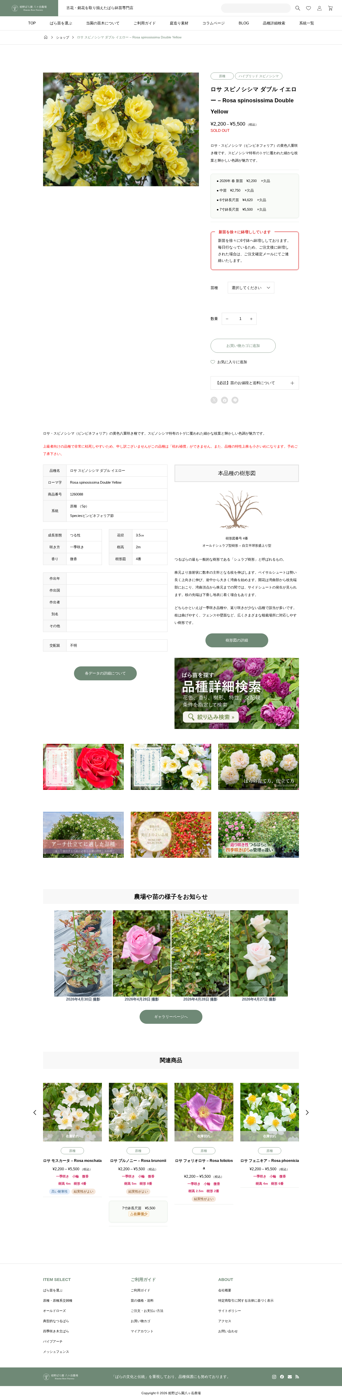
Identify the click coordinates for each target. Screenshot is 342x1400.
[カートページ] (329, 8)
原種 (222, 76)
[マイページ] (319, 8)
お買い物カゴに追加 (243, 346)
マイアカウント (142, 1331)
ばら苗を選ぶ (61, 23)
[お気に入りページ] (308, 8)
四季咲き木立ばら (56, 1331)
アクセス (224, 1321)
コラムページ (213, 23)
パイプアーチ (53, 1341)
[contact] (290, 1377)
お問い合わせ (228, 1331)
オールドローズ (54, 1311)
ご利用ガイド (145, 23)
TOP (32, 23)
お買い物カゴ (140, 1321)
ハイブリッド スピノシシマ (259, 76)
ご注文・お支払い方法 (147, 1311)
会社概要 (224, 1290)
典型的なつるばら (56, 1321)
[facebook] (282, 1376)
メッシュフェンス (56, 1351)
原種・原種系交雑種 (57, 1300)
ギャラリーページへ (171, 1017)
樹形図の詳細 (237, 640)
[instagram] (274, 1377)
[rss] (297, 1377)
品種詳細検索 (274, 23)
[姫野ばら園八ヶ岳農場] (29, 8)
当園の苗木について (103, 23)
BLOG (244, 23)
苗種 (214, 288)
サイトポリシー (229, 1311)
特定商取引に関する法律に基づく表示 (246, 1300)
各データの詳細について (105, 673)
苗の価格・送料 (142, 1300)
